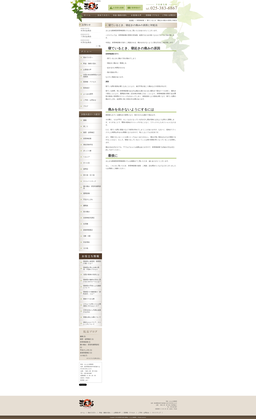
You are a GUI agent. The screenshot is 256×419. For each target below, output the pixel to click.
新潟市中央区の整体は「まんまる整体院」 (127, 417)
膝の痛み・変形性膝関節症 (92, 187)
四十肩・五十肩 (88, 175)
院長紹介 (86, 88)
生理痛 (85, 224)
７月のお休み (85, 36)
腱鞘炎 (85, 205)
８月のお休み (85, 31)
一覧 (98, 46)
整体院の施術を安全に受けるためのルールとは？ (92, 280)
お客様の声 (136, 15)
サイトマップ (156, 412)
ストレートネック (89, 181)
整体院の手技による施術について (92, 287)
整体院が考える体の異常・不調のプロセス (91, 268)
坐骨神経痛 (140, 20)
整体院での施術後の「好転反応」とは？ (92, 293)
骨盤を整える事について (92, 317)
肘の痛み (86, 211)
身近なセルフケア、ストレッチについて (92, 323)
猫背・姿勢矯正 (88, 132)
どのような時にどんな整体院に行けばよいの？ (92, 305)
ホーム (87, 15)
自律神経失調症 (88, 218)
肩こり (85, 126)
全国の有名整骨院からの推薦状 (92, 76)
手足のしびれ (88, 199)
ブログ (85, 106)
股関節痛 (86, 193)
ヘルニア (86, 157)
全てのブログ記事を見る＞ (94, 358)
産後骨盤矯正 (88, 230)
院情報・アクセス (152, 15)
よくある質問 (88, 94)
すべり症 (86, 163)
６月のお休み (85, 42)
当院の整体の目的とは (91, 274)
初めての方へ (103, 15)
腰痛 (84, 120)
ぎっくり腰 (87, 151)
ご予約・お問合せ (169, 15)
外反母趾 (86, 242)
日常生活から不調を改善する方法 (92, 311)
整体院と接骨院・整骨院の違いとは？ (92, 262)
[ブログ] (90, 334)
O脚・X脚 (86, 236)
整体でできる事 (88, 299)
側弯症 (85, 169)
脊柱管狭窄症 (88, 144)
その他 (85, 248)
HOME (131, 20)
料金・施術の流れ (120, 15)
